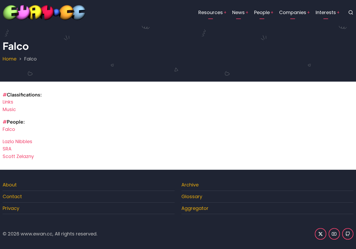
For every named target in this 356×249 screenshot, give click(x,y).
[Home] (44, 12)
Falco (9, 129)
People (262, 12)
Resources (210, 12)
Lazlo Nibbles (17, 141)
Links (8, 102)
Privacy (11, 208)
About (10, 184)
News (238, 12)
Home (9, 59)
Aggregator (194, 208)
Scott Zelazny (18, 156)
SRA (7, 148)
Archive (190, 184)
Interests (326, 12)
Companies (292, 12)
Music (9, 109)
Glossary (191, 196)
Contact (12, 196)
